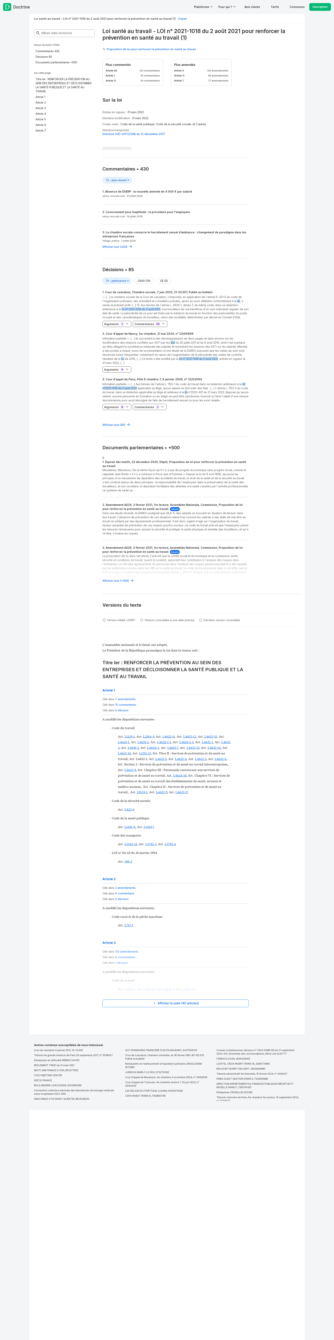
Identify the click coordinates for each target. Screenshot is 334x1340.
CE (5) (164, 280)
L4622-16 (124, 753)
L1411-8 (129, 826)
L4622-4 (181, 758)
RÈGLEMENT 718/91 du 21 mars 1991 (54, 1065)
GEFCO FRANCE (43, 1080)
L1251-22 (145, 753)
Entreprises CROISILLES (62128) (234, 1092)
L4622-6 (220, 758)
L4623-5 (143, 742)
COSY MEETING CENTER (48, 1075)
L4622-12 (189, 736)
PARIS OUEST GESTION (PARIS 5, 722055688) (242, 1078)
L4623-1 (123, 742)
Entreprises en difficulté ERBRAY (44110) (56, 1060)
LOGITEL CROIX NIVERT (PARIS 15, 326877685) (243, 1063)
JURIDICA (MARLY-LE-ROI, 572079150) (147, 1072)
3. (152, 379)
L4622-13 (193, 747)
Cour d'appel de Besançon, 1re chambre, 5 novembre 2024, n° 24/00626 (166, 1077)
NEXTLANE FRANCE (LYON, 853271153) (56, 1070)
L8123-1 (142, 792)
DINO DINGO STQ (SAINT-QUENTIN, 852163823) (61, 1098)
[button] (252, 7)
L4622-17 (182, 792)
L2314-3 (148, 736)
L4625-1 (207, 742)
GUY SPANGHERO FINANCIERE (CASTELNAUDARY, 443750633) (161, 1050)
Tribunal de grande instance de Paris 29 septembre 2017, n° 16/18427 (73, 1055)
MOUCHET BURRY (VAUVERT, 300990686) (240, 1068)
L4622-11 (168, 736)
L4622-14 (214, 747)
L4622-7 (172, 747)
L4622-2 (161, 758)
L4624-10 (180, 775)
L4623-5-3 (186, 742)
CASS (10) (144, 280)
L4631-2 (133, 747)
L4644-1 (153, 747)
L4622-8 (130, 769)
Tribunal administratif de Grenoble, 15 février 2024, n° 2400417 (251, 1073)
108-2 (128, 861)
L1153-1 (129, 736)
